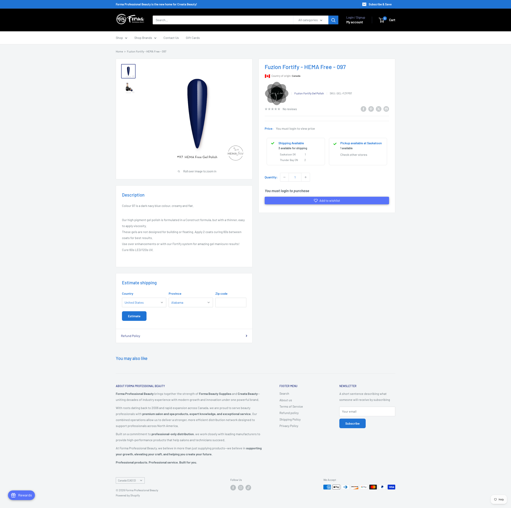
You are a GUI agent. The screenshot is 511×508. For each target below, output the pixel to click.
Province (175, 293)
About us (285, 400)
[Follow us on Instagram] (241, 487)
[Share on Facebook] (363, 109)
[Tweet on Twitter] (378, 109)
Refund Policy (130, 336)
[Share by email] (386, 109)
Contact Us (171, 38)
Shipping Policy (290, 419)
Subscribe (352, 423)
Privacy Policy (288, 426)
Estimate (134, 316)
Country (127, 293)
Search (284, 393)
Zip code (221, 293)
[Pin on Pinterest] (371, 109)
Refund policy (289, 413)
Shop (119, 38)
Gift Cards (193, 38)
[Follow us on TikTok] (248, 487)
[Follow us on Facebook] (233, 487)
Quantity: (271, 177)
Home (119, 51)
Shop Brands (143, 38)
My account (354, 22)
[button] (327, 200)
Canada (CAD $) (127, 480)
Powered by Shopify (128, 495)
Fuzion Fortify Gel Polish (309, 93)
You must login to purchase (287, 190)
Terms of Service (291, 406)
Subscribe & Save (380, 4)
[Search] (333, 20)
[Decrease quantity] (284, 177)
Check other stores (353, 155)
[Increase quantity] (305, 177)
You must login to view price (295, 128)
